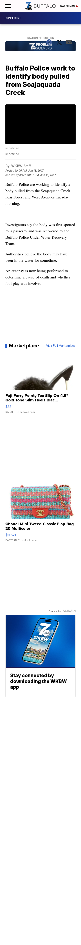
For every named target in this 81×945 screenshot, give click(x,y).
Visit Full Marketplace (61, 345)
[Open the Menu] (7, 6)
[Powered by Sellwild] (69, 611)
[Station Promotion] (40, 46)
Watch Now (68, 6)
